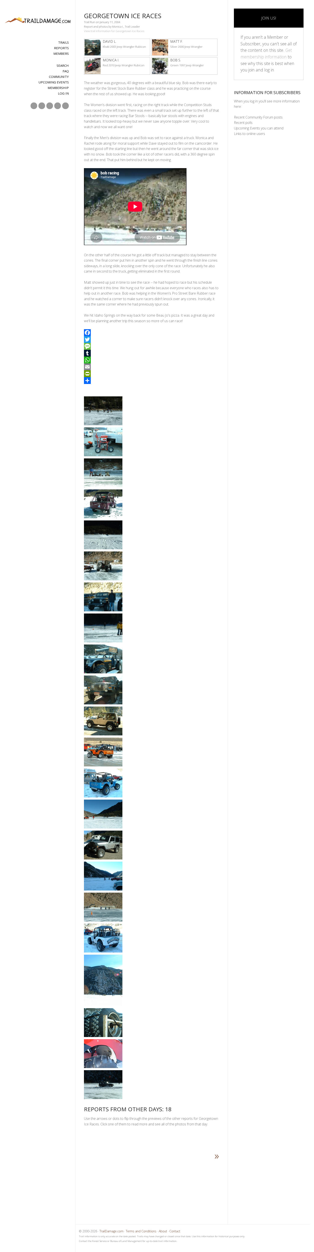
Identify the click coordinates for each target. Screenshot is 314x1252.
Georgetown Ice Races (122, 15)
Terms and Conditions (141, 1231)
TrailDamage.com (38, 20)
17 (162, 1187)
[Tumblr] (151, 353)
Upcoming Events (53, 82)
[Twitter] (151, 339)
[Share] (151, 380)
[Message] (151, 346)
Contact (174, 1231)
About (163, 1231)
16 (158, 1187)
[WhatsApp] (151, 360)
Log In (63, 93)
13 (145, 1187)
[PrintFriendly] (151, 373)
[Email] (151, 366)
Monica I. (111, 60)
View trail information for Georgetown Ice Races (114, 31)
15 (154, 1187)
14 (149, 1187)
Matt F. (176, 41)
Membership (58, 88)
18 (167, 1187)
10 (131, 1187)
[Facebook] (151, 332)
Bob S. (175, 60)
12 (140, 1187)
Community (59, 76)
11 (136, 1187)
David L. (109, 41)
